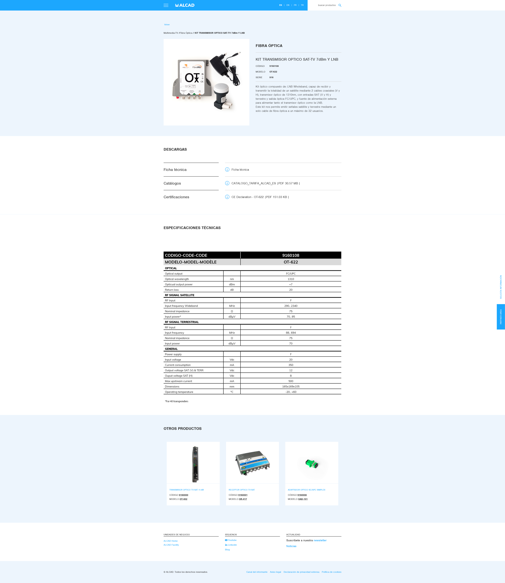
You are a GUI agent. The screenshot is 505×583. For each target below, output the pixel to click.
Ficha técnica (240, 170)
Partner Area (501, 316)
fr (295, 5)
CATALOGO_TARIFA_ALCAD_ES (265, 183)
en (288, 5)
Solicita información (501, 287)
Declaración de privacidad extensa (301, 572)
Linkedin (232, 544)
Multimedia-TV (171, 32)
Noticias (291, 546)
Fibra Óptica (186, 32)
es (281, 5)
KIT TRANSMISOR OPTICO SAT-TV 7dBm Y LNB (220, 32)
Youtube (232, 540)
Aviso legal (275, 572)
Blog (227, 549)
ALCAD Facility (171, 544)
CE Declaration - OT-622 (259, 197)
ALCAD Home (171, 540)
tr (302, 5)
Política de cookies (331, 572)
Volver (167, 24)
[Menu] (166, 5)
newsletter (320, 540)
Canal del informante (256, 572)
